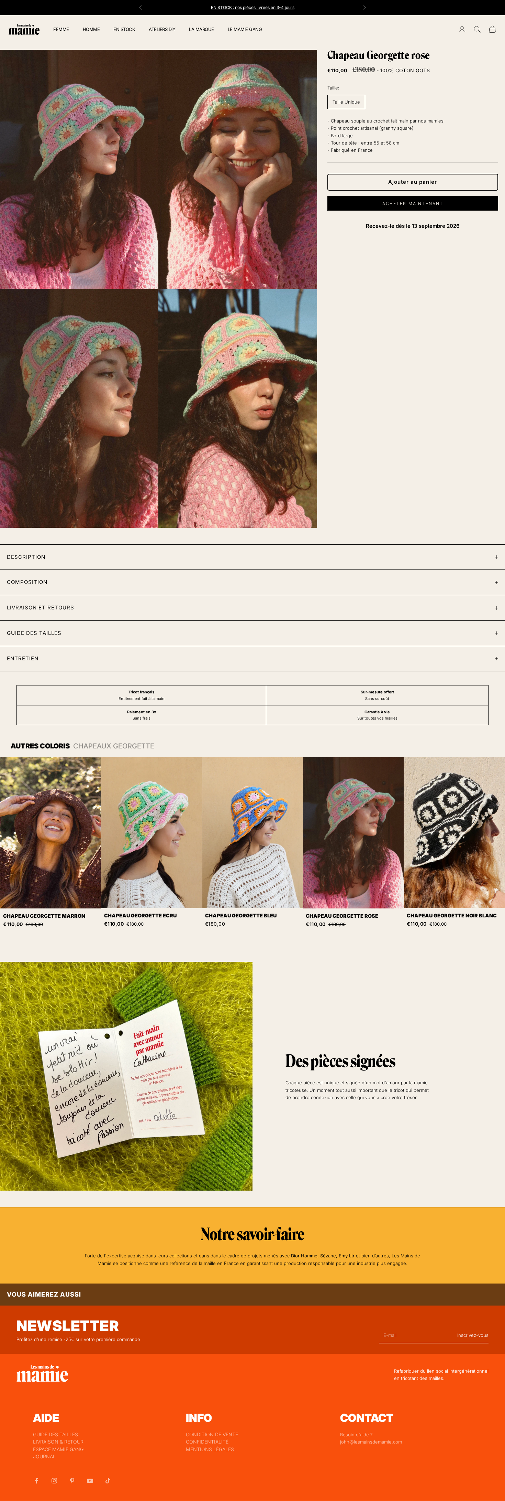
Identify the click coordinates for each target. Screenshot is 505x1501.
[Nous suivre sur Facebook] (36, 1480)
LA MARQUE (201, 29)
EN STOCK (124, 29)
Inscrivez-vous (473, 1335)
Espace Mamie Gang (58, 1449)
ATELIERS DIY (162, 29)
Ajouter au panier (412, 182)
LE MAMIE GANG (245, 29)
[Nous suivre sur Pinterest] (72, 1480)
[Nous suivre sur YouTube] (90, 1480)
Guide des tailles (55, 1434)
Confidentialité (207, 1442)
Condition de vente (212, 1434)
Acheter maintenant (413, 203)
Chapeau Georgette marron (44, 916)
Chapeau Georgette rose (342, 916)
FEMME (61, 29)
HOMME (91, 29)
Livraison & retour (58, 1442)
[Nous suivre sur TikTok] (107, 1480)
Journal (44, 1456)
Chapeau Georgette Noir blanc (452, 915)
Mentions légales (210, 1449)
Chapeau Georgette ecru (140, 915)
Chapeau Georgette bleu (241, 915)
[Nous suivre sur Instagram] (54, 1480)
